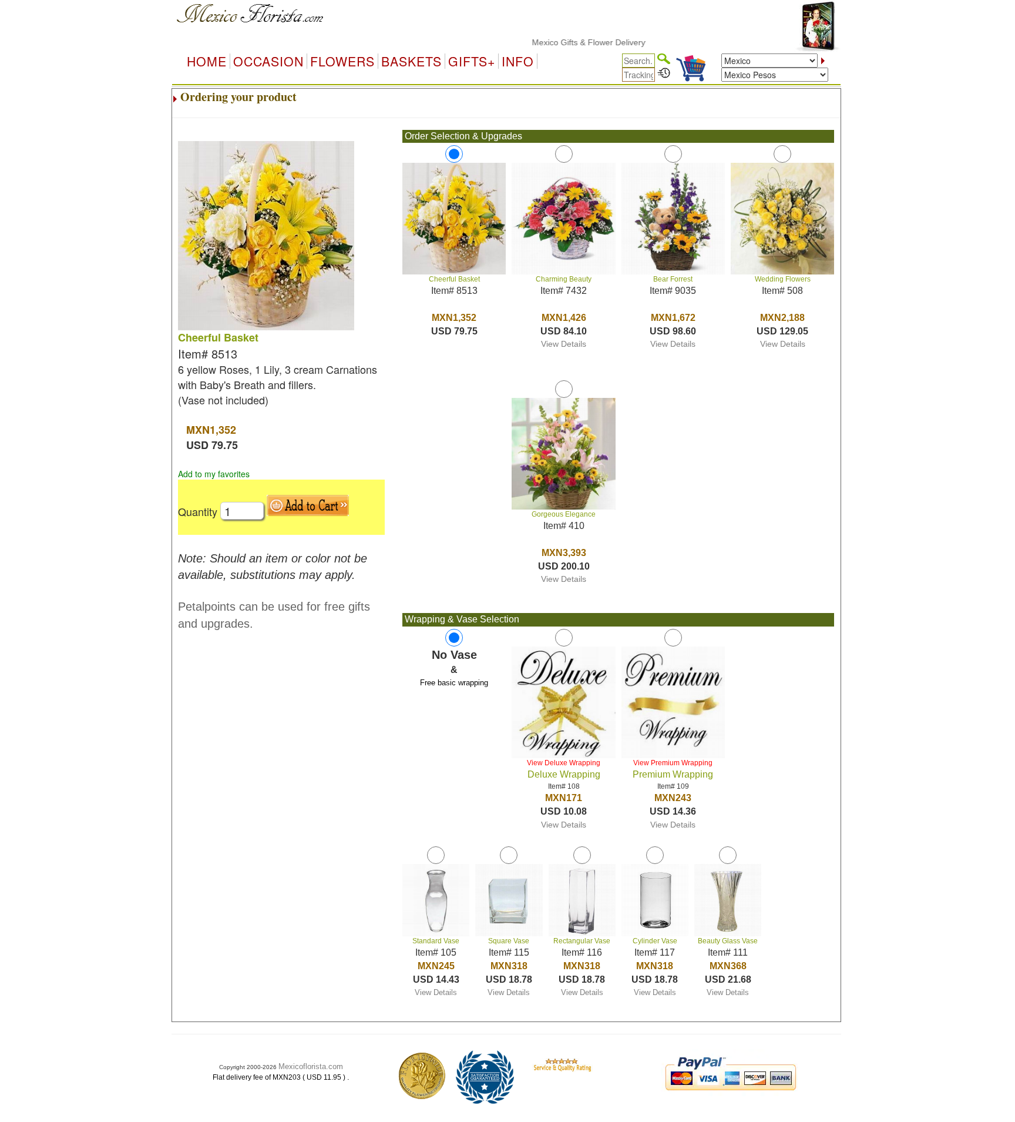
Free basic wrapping (454, 682)
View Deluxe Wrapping (563, 763)
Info (518, 61)
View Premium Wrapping (672, 763)
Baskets (411, 61)
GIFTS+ (471, 61)
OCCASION (268, 61)
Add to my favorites (214, 474)
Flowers (342, 61)
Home (207, 61)
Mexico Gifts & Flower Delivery (566, 42)
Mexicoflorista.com (310, 1066)
